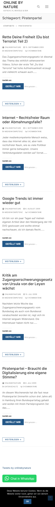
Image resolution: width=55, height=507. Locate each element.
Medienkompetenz (13, 51)
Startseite (8, 26)
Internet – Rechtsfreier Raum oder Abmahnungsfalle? (26, 120)
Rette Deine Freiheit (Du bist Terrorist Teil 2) (25, 39)
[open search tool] (38, 6)
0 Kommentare (34, 51)
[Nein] (50, 498)
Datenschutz (11, 387)
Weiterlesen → (13, 104)
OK (27, 501)
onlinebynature (12, 47)
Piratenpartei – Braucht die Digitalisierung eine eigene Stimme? (24, 372)
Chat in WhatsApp (22, 478)
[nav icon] (46, 7)
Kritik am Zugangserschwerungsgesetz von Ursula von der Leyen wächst (27, 281)
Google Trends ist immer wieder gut (22, 200)
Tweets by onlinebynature (16, 467)
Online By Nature (13, 4)
